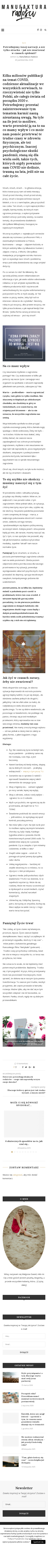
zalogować (17, 1174)
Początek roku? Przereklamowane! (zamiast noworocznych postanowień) (32, 1397)
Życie (24, 43)
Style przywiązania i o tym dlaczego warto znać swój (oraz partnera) (32, 1377)
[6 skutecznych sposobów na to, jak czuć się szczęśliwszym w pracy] (24, 1124)
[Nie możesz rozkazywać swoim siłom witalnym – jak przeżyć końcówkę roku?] (11, 1441)
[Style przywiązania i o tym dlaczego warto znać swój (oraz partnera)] (11, 1377)
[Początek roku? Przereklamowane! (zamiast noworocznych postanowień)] (11, 1397)
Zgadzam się (38, 1542)
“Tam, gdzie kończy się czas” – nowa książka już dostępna (32, 1460)
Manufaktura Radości (28, 56)
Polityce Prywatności (16, 1539)
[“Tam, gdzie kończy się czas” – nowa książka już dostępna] (11, 1461)
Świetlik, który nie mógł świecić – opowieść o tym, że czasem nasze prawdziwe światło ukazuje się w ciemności (32, 1419)
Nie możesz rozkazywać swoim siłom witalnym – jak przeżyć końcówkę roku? (33, 1441)
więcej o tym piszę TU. (33, 771)
